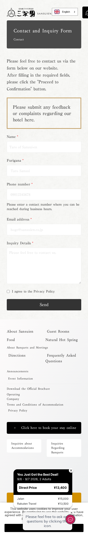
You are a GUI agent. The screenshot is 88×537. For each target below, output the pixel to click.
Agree (44, 528)
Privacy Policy (17, 410)
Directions (16, 355)
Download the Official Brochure (28, 389)
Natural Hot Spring (61, 340)
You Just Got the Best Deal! (28, 465)
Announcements (17, 371)
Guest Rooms (57, 331)
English (66, 11)
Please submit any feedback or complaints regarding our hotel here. (42, 113)
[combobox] (65, 12)
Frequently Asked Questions (60, 358)
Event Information (20, 378)
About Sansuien (21, 331)
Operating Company (13, 396)
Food (11, 340)
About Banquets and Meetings (27, 347)
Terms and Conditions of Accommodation (35, 405)
